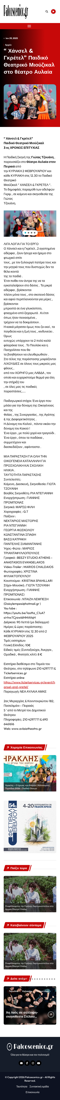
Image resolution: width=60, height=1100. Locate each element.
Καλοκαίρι (27, 991)
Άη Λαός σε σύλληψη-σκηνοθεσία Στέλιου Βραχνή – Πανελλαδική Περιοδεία (22, 1018)
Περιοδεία (13, 991)
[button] (25, 232)
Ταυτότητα (21, 1086)
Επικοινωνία (32, 1092)
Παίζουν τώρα (42, 991)
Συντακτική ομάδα (39, 1086)
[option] (30, 773)
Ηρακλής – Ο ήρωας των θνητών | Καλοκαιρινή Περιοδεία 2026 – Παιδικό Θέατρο (27, 787)
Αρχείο (8, 45)
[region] (30, 223)
